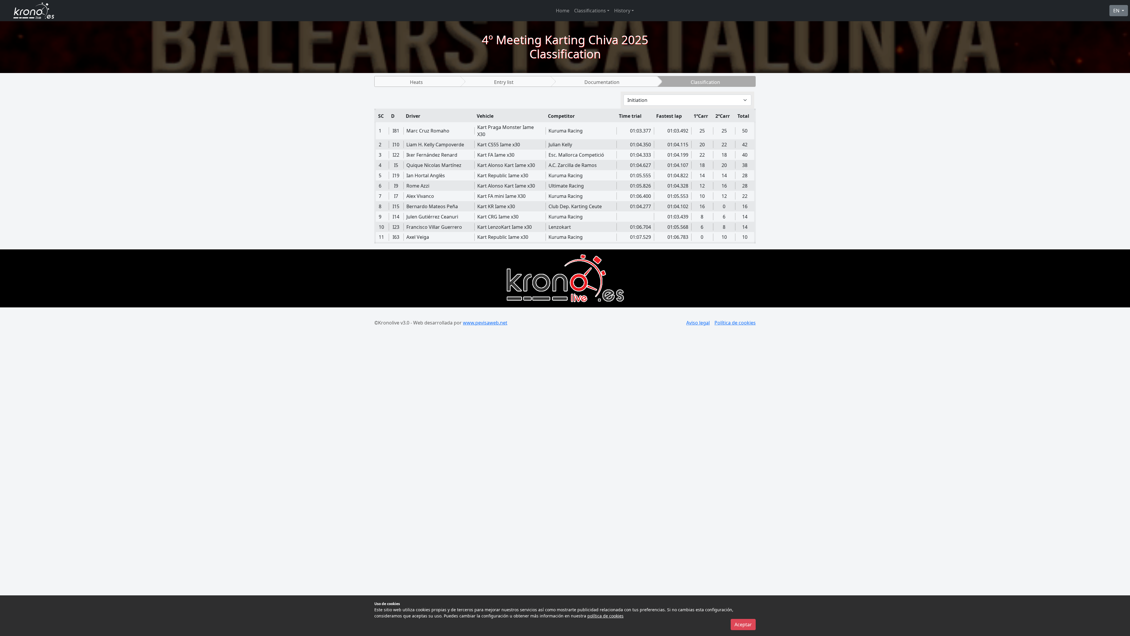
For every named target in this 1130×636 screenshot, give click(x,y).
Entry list (504, 82)
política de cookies (605, 616)
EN (1117, 10)
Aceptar (743, 624)
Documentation (601, 82)
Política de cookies (735, 322)
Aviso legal (698, 322)
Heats (416, 82)
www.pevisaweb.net (485, 322)
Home (562, 10)
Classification (705, 82)
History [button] (622, 10)
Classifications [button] (590, 10)
